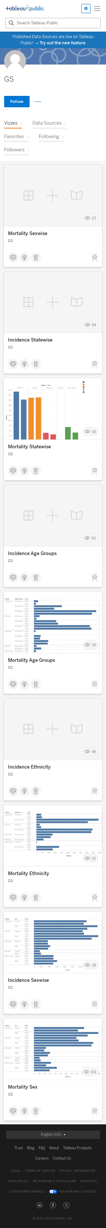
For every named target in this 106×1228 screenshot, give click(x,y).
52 (94, 858)
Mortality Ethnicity (28, 873)
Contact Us (62, 1158)
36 (94, 645)
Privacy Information (77, 1171)
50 (94, 538)
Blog (30, 1148)
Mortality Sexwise (27, 233)
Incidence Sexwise (28, 980)
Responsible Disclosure (54, 1181)
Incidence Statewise (30, 340)
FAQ (42, 1148)
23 (94, 218)
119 (93, 1072)
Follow (16, 101)
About (54, 1148)
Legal (16, 1171)
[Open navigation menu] (97, 8)
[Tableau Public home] (25, 8)
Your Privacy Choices (78, 1191)
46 (94, 752)
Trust (18, 1148)
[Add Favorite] (94, 258)
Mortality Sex (23, 1087)
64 (94, 325)
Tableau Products (77, 1148)
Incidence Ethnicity (29, 767)
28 (94, 965)
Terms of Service (40, 1171)
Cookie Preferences (27, 1191)
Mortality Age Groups (31, 660)
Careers (42, 1158)
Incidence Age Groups (32, 553)
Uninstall (89, 1181)
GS (10, 241)
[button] (40, 1205)
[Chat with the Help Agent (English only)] (86, 8)
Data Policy (18, 1181)
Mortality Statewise (29, 447)
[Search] (10, 23)
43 (94, 431)
